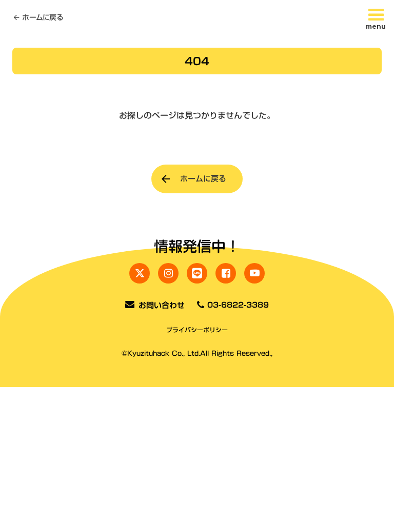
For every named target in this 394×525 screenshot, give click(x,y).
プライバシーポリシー (197, 330)
